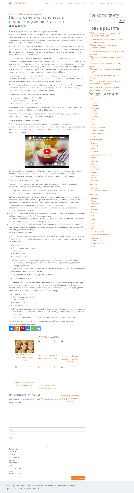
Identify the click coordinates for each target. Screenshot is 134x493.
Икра (93, 164)
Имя (11, 430)
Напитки (93, 184)
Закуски (93, 157)
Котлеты (94, 145)
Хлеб (91, 229)
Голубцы (94, 151)
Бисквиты (95, 204)
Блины (93, 167)
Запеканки (95, 169)
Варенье (94, 198)
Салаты (93, 136)
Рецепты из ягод (97, 243)
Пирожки (94, 180)
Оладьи (94, 172)
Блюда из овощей (97, 134)
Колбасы (94, 161)
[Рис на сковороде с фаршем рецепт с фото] (107, 58)
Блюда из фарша (97, 130)
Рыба (93, 124)
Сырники (94, 175)
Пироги (94, 143)
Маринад (94, 238)
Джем (93, 206)
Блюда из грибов (98, 241)
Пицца (93, 178)
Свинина (94, 105)
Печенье (94, 209)
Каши (92, 223)
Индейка (94, 116)
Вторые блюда (96, 139)
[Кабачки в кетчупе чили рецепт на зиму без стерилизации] (107, 35)
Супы (92, 216)
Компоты (94, 188)
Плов (93, 148)
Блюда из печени (98, 127)
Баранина (95, 108)
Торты (93, 201)
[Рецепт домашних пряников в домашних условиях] (107, 47)
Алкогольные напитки (100, 191)
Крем (93, 212)
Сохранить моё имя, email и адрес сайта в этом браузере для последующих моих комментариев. (14, 461)
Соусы (92, 226)
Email (11, 438)
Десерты (93, 194)
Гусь (92, 119)
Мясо (92, 99)
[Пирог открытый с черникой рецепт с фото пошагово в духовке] (107, 82)
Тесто (93, 246)
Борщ (93, 219)
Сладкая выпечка (97, 231)
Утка (92, 122)
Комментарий (14, 403)
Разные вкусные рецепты (100, 234)
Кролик (94, 111)
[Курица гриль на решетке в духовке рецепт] (107, 70)
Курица (94, 113)
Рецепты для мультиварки (101, 155)
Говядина (95, 102)
